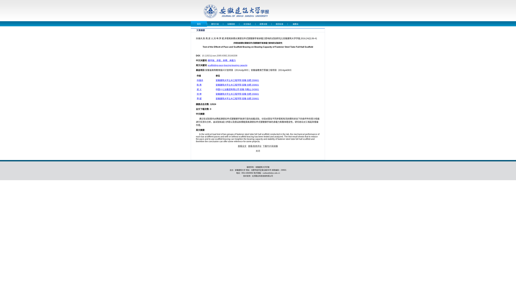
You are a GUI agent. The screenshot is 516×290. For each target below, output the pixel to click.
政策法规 (263, 24)
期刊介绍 (215, 24)
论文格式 (247, 24)
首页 (199, 24)
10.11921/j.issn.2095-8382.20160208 (219, 56)
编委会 (295, 24)
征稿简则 (231, 24)
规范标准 (279, 24)
